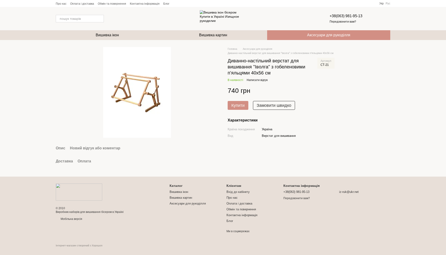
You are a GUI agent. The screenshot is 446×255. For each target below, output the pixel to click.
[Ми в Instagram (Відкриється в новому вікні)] (187, 3)
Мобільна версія (71, 219)
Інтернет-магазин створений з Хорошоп (79, 245)
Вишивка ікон (107, 35)
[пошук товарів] (100, 18)
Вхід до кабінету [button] (238, 192)
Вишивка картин (213, 35)
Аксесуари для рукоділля (328, 35)
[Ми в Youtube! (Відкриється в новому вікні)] (181, 3)
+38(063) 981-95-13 (346, 16)
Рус (388, 3)
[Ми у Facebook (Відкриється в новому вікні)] (176, 3)
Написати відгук (257, 80)
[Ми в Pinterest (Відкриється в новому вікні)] (192, 3)
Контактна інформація (145, 3)
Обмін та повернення (112, 3)
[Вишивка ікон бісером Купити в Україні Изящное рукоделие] (79, 192)
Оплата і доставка (82, 3)
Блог (166, 3)
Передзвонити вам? (343, 21)
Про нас (61, 3)
